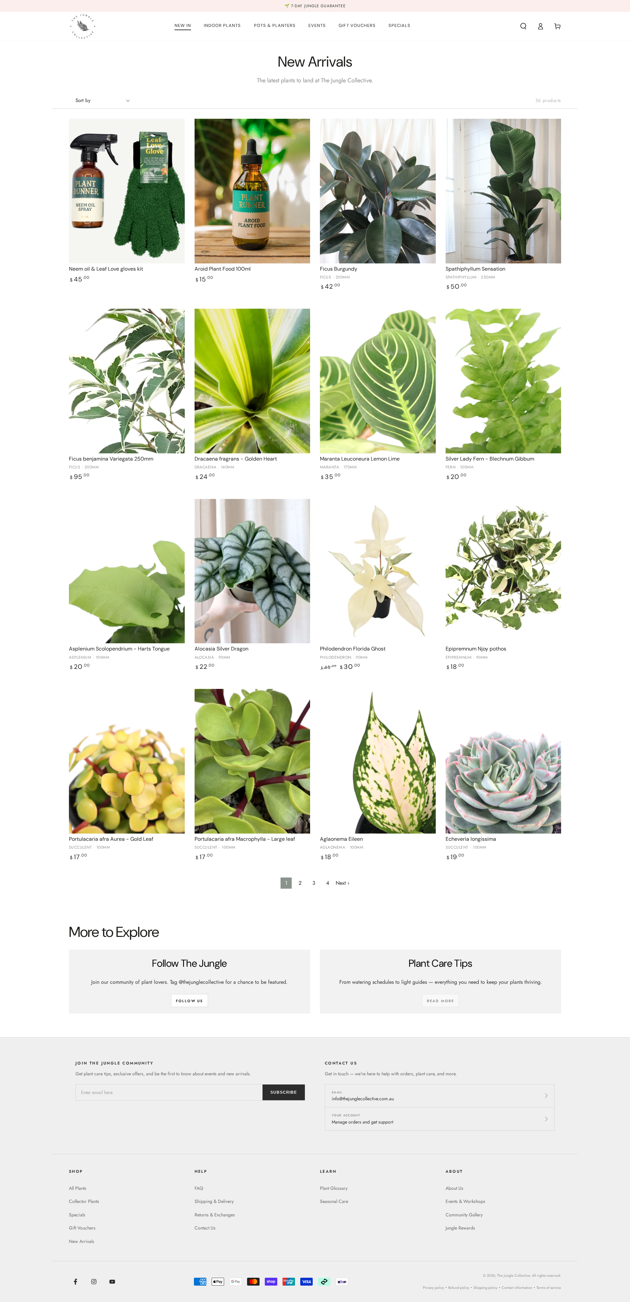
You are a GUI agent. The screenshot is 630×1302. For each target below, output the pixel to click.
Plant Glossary (333, 1188)
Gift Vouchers (82, 1228)
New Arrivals (81, 1241)
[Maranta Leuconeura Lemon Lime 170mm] (378, 381)
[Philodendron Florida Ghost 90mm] (378, 571)
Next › (342, 883)
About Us (454, 1188)
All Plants (77, 1188)
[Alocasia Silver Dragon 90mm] (252, 571)
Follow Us (189, 1000)
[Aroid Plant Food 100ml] (252, 191)
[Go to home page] (82, 26)
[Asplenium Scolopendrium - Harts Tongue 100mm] (127, 571)
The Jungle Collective (513, 1275)
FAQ (199, 1188)
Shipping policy (485, 1287)
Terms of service (548, 1287)
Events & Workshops (465, 1201)
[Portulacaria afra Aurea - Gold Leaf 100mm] (127, 761)
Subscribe (283, 1092)
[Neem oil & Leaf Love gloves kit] (127, 191)
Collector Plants (84, 1201)
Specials (77, 1214)
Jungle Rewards (460, 1228)
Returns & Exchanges (215, 1214)
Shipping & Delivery (214, 1201)
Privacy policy (433, 1287)
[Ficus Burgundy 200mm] (378, 191)
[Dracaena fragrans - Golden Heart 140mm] (252, 381)
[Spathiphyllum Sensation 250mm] (503, 191)
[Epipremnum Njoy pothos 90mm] (503, 571)
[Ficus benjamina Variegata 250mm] (127, 381)
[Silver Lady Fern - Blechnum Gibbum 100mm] (503, 381)
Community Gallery (464, 1214)
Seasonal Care (334, 1201)
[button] (523, 26)
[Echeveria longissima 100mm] (503, 761)
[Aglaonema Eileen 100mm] (378, 761)
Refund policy (458, 1287)
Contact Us (205, 1228)
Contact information (517, 1287)
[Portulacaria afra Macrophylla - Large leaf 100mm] (252, 761)
